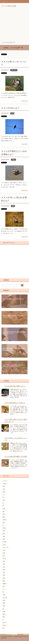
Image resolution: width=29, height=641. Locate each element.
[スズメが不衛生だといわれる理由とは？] (14, 179)
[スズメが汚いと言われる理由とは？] (14, 225)
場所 (4, 500)
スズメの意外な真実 (8, 6)
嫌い (4, 511)
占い (4, 494)
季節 (4, 514)
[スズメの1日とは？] (14, 133)
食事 (4, 611)
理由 (13, 206)
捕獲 (4, 539)
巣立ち (4, 528)
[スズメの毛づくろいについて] (14, 89)
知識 (4, 578)
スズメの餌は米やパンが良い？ (14, 402)
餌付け (4, 622)
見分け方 (5, 597)
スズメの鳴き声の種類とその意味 (15, 456)
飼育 (4, 617)
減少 (4, 555)
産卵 (4, 569)
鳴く (4, 628)
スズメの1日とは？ (10, 108)
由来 (4, 572)
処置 (4, 491)
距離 (4, 603)
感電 (4, 536)
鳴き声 (4, 625)
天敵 (4, 508)
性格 (4, 533)
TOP (8, 42)
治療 (4, 550)
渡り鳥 (4, 558)
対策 (4, 522)
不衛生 (13, 159)
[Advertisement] (14, 24)
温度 (4, 561)
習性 (4, 586)
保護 (4, 486)
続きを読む (25, 100)
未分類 (4, 541)
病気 (4, 575)
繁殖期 (4, 583)
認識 (4, 600)
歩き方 (4, 544)
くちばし (5, 480)
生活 (12, 113)
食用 (4, 614)
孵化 (4, 516)
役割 (4, 530)
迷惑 (4, 605)
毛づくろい (13, 70)
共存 (4, 489)
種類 (4, 580)
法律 (4, 553)
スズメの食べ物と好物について (14, 386)
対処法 (4, 519)
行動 (4, 594)
